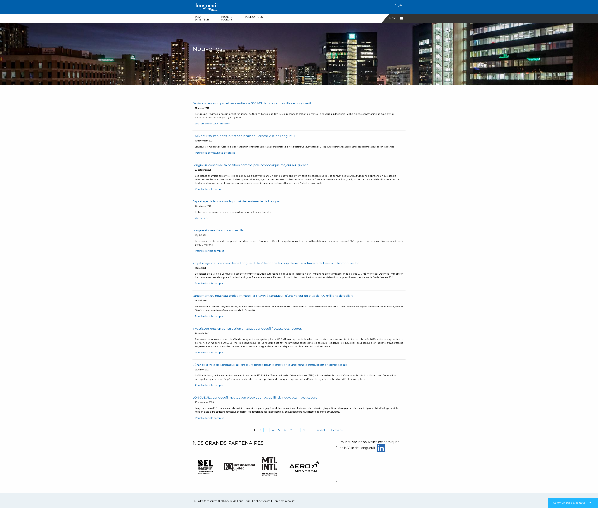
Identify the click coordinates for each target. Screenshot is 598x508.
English (399, 5)
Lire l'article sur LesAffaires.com (212, 123)
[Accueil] (207, 7)
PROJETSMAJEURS (227, 18)
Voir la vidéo (202, 218)
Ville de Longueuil (238, 501)
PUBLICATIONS (254, 17)
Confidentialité (261, 501)
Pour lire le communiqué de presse (215, 152)
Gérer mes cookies (284, 501)
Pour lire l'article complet (209, 189)
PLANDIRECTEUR (202, 18)
